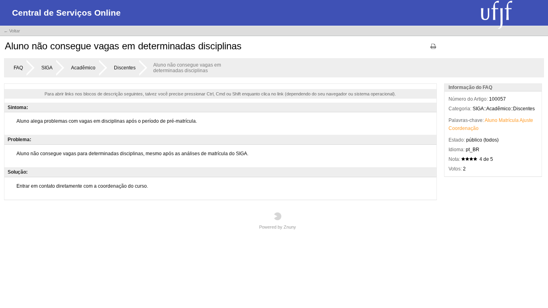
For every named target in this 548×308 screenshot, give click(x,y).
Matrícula (509, 120)
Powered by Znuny (277, 227)
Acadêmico (83, 68)
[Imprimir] (433, 49)
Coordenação (464, 128)
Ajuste (526, 120)
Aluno (491, 120)
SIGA (47, 68)
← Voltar (12, 30)
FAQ (18, 68)
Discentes (125, 68)
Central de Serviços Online (66, 12)
